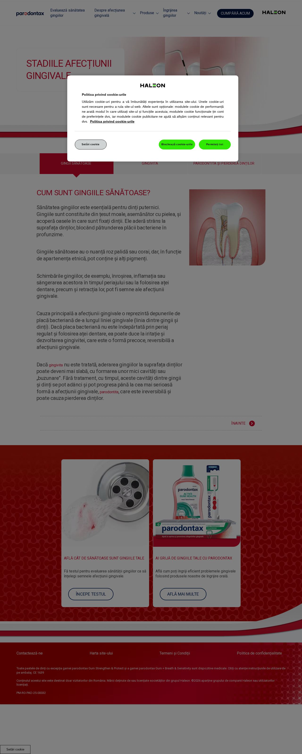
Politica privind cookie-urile (112, 121)
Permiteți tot (214, 144)
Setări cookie (90, 144)
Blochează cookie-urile (177, 144)
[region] (152, 118)
